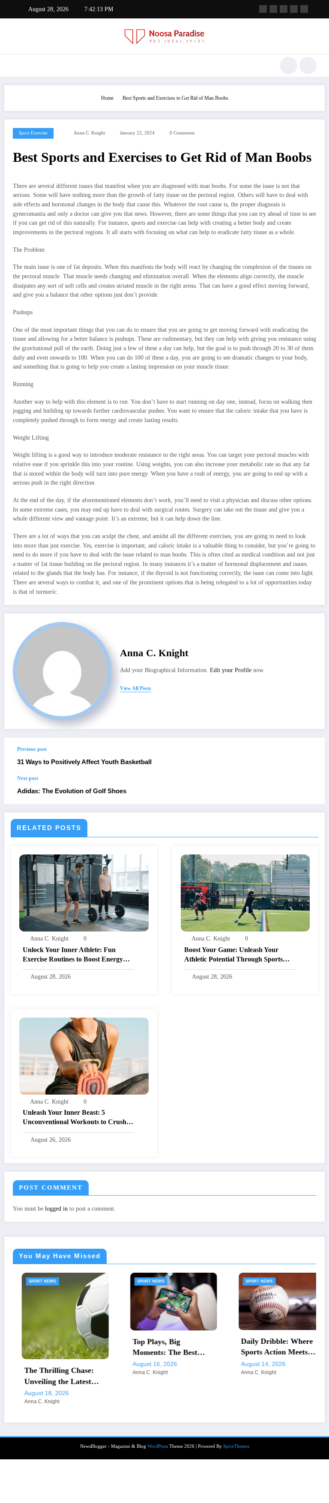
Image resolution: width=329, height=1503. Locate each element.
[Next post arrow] (309, 790)
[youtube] (304, 9)
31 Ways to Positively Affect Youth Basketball (84, 761)
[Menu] (16, 65)
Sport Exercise (33, 133)
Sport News (32, 1281)
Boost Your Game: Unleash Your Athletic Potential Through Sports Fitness (233, 955)
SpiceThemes (236, 1446)
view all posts (135, 688)
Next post (27, 778)
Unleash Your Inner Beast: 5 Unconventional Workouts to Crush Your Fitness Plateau (74, 1118)
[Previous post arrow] (309, 756)
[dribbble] (283, 9)
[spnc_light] (308, 65)
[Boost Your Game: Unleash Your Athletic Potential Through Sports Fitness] (245, 893)
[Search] (288, 65)
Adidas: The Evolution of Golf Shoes (71, 791)
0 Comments (182, 133)
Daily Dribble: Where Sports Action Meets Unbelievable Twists (266, 1347)
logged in (56, 1208)
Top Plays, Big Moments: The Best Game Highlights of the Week (160, 1347)
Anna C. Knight (89, 133)
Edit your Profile (230, 670)
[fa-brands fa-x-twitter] (273, 9)
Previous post (32, 749)
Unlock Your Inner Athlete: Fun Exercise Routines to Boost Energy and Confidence (73, 955)
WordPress (157, 1446)
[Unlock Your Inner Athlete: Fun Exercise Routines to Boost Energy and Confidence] (84, 893)
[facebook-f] (263, 9)
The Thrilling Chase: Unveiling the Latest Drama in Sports (49, 1376)
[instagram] (294, 9)
